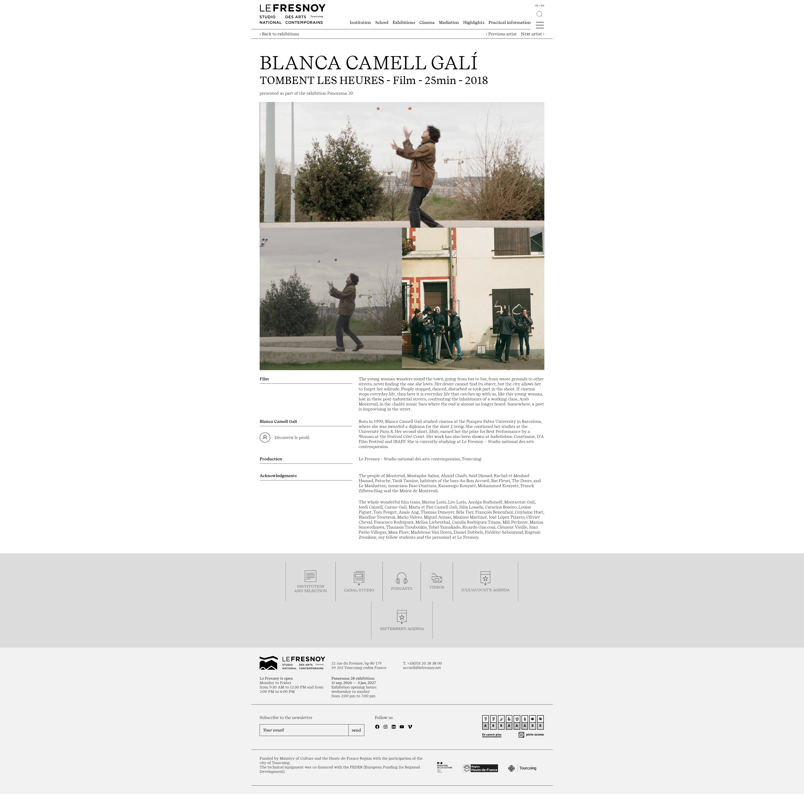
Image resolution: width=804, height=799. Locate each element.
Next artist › (532, 33)
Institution (360, 22)
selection (315, 591)
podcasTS (401, 588)
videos (436, 587)
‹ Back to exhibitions (279, 33)
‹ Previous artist (501, 33)
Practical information (509, 22)
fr (536, 5)
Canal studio (359, 590)
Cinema (427, 22)
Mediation (449, 22)
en (542, 5)
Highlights (473, 22)
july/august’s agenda (485, 590)
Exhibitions (404, 22)
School (381, 22)
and (299, 591)
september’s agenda (402, 628)
